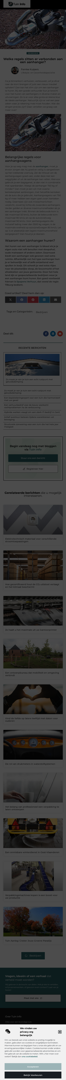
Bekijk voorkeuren (33, 1075)
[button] (59, 1031)
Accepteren (33, 1066)
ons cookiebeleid (29, 1056)
